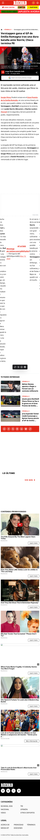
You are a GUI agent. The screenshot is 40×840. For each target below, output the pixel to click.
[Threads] (17, 429)
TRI (21, 806)
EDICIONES (18, 828)
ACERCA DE (5, 825)
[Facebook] (8, 429)
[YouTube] (19, 791)
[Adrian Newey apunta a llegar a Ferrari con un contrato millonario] (20, 386)
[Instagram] (8, 791)
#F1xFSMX (22, 246)
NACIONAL (5, 809)
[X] (13, 429)
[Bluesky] (26, 429)
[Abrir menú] (3, 3)
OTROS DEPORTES (27, 813)
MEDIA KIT (5, 828)
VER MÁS (29, 480)
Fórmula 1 (8, 29)
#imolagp (10, 249)
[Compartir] (36, 72)
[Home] (1, 29)
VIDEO (3, 813)
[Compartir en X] (18, 367)
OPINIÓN (24, 809)
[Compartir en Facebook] (25, 367)
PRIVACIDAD (18, 825)
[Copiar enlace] (15, 367)
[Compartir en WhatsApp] (21, 367)
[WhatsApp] (4, 429)
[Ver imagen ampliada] (20, 58)
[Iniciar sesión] (37, 2)
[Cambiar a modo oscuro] (33, 2)
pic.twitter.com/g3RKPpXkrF (18, 251)
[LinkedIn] (21, 429)
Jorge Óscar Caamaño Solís (14, 71)
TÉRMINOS (31, 825)
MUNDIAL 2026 (7, 806)
